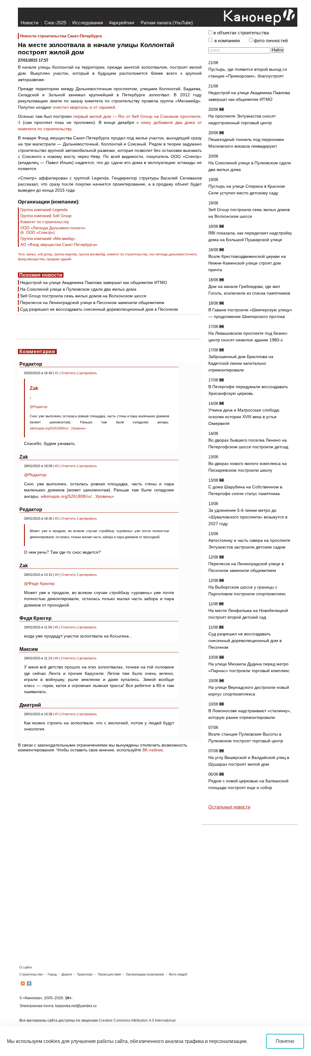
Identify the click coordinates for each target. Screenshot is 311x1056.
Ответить (68, 373)
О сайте (25, 967)
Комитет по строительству (44, 222)
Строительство (31, 974)
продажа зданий (58, 259)
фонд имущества (31, 259)
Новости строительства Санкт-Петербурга (61, 36)
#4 (57, 574)
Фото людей (178, 974)
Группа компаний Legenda (43, 209)
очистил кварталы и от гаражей (84, 107)
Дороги (66, 974)
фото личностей (271, 40)
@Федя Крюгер (39, 583)
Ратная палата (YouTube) (167, 22)
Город (52, 974)
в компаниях (227, 40)
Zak (34, 388)
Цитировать (88, 373)
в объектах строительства (241, 32)
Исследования (87, 22)
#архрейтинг (122, 22)
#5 (56, 627)
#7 (57, 714)
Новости (29, 22)
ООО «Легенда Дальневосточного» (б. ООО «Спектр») (52, 230)
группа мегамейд (92, 254)
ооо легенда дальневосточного (173, 254)
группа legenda (65, 254)
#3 (57, 518)
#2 (57, 466)
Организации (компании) (145, 974)
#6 (56, 658)
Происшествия (109, 974)
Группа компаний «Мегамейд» (47, 238)
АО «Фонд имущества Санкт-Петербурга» (58, 244)
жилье (31, 254)
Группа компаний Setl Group (45, 216)
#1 (57, 373)
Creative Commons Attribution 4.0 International (137, 1020)
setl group (45, 254)
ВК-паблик (152, 749)
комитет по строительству (127, 254)
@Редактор (38, 406)
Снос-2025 (55, 22)
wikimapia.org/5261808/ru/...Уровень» (58, 428)
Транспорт (85, 974)
